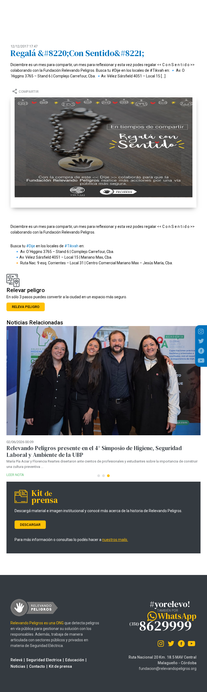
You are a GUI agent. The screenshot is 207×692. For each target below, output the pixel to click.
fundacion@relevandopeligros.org (167, 668)
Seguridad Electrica (43, 660)
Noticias (18, 666)
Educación (74, 660)
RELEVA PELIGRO (25, 307)
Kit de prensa (60, 666)
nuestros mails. (115, 539)
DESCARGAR (30, 525)
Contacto (37, 666)
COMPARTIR (29, 92)
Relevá (16, 660)
